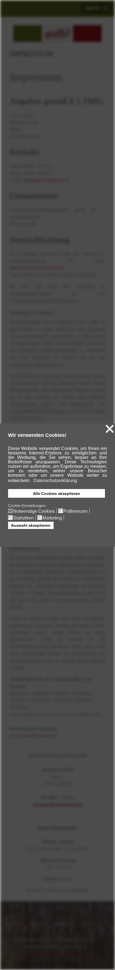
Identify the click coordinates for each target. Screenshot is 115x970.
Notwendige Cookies (34, 511)
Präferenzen (75, 511)
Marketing (52, 518)
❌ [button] (109, 429)
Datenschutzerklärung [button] (55, 480)
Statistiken (23, 518)
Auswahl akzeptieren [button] (31, 525)
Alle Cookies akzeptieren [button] (56, 493)
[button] (30, 481)
